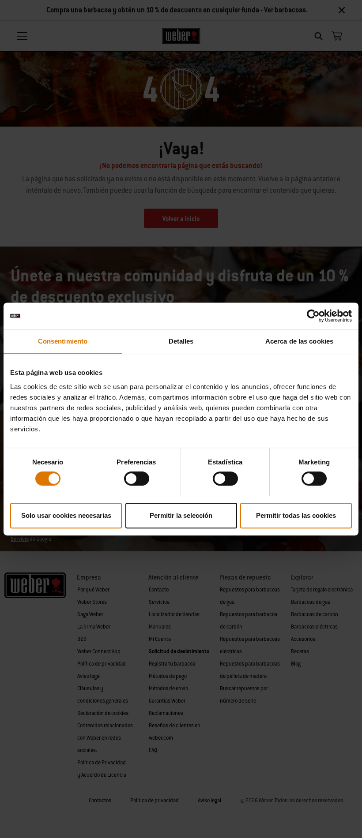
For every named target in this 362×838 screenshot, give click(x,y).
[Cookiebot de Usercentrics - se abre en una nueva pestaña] (313, 315)
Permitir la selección (181, 515)
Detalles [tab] (181, 341)
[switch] (136, 478)
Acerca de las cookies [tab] (299, 341)
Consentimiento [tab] (62, 341)
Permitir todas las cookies (296, 515)
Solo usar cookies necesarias (66, 515)
